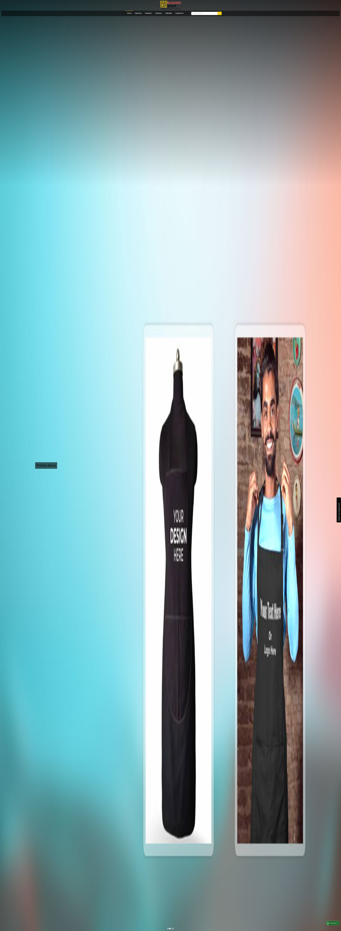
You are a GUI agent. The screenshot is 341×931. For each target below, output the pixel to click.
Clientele (168, 13)
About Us (138, 13)
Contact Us (179, 13)
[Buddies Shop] (170, 5)
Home (129, 13)
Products (148, 13)
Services (158, 13)
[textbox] (204, 13)
